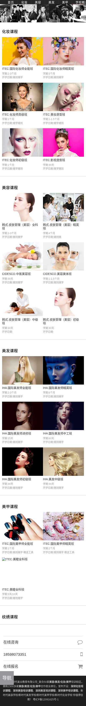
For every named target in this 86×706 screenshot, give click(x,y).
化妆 (24, 2)
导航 (6, 678)
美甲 (65, 2)
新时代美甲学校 (45, 695)
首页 (11, 2)
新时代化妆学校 (63, 695)
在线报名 (10, 666)
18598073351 (14, 654)
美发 (51, 2)
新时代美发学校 (27, 695)
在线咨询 (10, 642)
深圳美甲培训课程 (68, 690)
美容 (38, 2)
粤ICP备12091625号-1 (46, 699)
